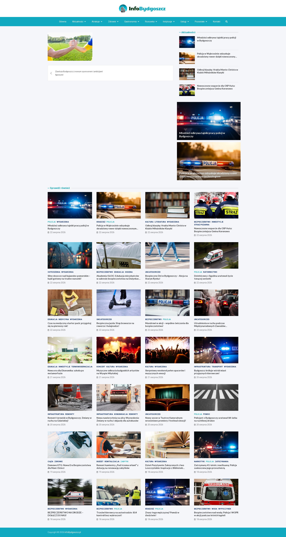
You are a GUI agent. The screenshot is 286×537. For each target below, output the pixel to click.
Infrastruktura (202, 367)
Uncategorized (152, 272)
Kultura (149, 222)
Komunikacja (121, 414)
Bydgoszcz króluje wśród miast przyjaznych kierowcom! (210, 372)
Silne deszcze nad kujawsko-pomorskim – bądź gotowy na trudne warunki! (69, 277)
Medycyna (64, 319)
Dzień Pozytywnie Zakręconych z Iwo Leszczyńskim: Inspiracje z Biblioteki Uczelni (164, 468)
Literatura (160, 222)
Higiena (129, 272)
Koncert (101, 367)
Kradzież (101, 222)
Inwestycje (217, 222)
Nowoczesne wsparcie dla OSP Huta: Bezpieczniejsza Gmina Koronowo (216, 87)
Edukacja (119, 272)
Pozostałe (200, 21)
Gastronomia (130, 21)
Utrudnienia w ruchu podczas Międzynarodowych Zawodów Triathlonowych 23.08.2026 (209, 326)
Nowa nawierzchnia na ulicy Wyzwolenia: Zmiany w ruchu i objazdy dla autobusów (118, 419)
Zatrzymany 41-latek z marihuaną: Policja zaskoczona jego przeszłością (215, 466)
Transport (217, 367)
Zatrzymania (221, 461)
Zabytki (124, 461)
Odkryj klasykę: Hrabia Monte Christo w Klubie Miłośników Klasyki (217, 71)
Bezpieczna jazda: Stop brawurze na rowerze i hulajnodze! (115, 324)
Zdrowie (112, 21)
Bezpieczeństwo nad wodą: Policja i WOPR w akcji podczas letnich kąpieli (216, 514)
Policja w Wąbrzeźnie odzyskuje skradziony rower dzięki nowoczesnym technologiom (217, 56)
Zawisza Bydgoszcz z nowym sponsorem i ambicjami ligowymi (79, 73)
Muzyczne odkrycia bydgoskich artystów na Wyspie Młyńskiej (118, 372)
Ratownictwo (210, 272)
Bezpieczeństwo (202, 222)
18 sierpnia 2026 (155, 472)
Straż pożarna (201, 225)
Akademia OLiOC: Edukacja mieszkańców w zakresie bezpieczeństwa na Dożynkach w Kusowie (118, 278)
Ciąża (50, 461)
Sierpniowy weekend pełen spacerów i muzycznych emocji (165, 372)
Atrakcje (96, 21)
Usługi (183, 21)
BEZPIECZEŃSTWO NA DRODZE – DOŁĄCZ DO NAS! (65, 514)
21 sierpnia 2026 (58, 377)
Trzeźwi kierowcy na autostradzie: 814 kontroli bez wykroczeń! (117, 514)
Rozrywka (149, 21)
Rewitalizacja (112, 461)
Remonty (69, 414)
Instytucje (167, 21)
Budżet (100, 461)
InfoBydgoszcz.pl (73, 532)
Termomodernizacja (81, 367)
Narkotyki (199, 461)
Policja (52, 222)
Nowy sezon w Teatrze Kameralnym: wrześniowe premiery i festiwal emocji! (165, 419)
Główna (62, 21)
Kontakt (216, 21)
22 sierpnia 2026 (58, 232)
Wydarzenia (63, 222)
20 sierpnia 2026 (204, 377)
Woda (214, 509)
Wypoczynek (224, 509)
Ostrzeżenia (54, 272)
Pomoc (206, 414)
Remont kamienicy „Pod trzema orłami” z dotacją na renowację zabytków (117, 466)
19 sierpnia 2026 (58, 472)
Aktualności (77, 21)
